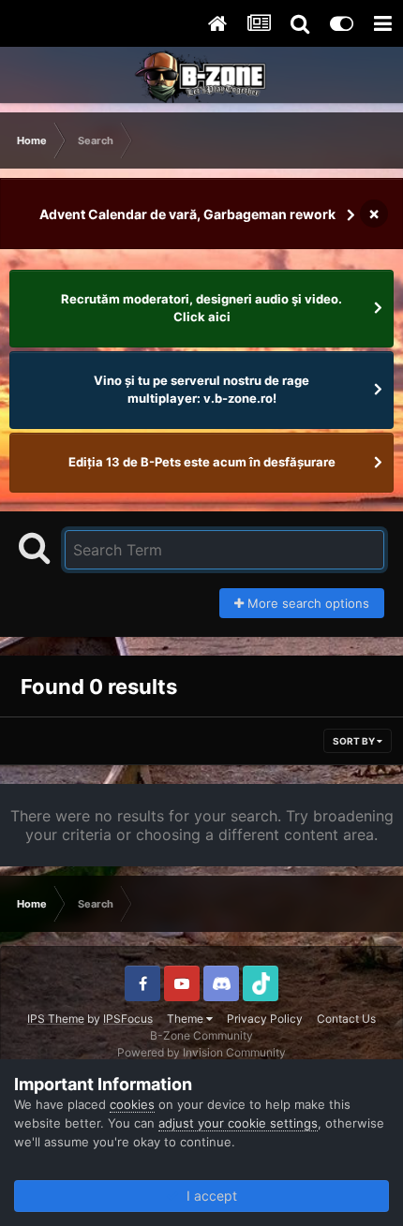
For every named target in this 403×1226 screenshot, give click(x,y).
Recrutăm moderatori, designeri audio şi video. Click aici (201, 308)
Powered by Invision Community (201, 1052)
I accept (208, 1196)
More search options (306, 603)
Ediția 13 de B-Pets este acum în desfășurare (202, 461)
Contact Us (346, 1019)
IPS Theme (55, 1019)
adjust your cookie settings (238, 1122)
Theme (186, 1019)
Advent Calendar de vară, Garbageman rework (187, 214)
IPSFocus (128, 1019)
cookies (132, 1104)
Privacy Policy (265, 1019)
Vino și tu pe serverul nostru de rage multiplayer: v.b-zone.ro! (201, 389)
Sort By (355, 740)
